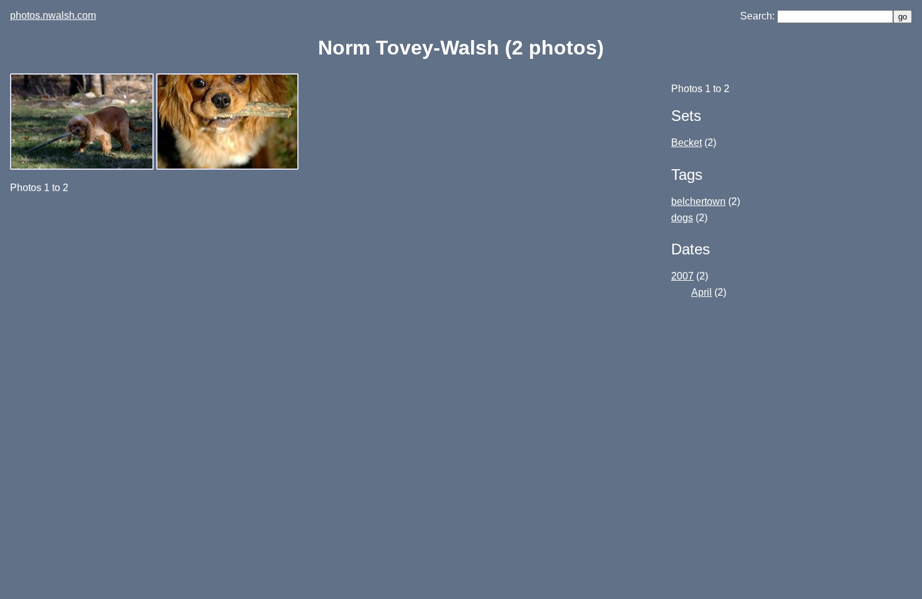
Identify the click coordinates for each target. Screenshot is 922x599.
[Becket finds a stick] (83, 166)
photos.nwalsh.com (53, 15)
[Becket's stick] (228, 166)
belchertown (698, 201)
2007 (682, 276)
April (701, 292)
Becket (686, 142)
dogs (682, 217)
